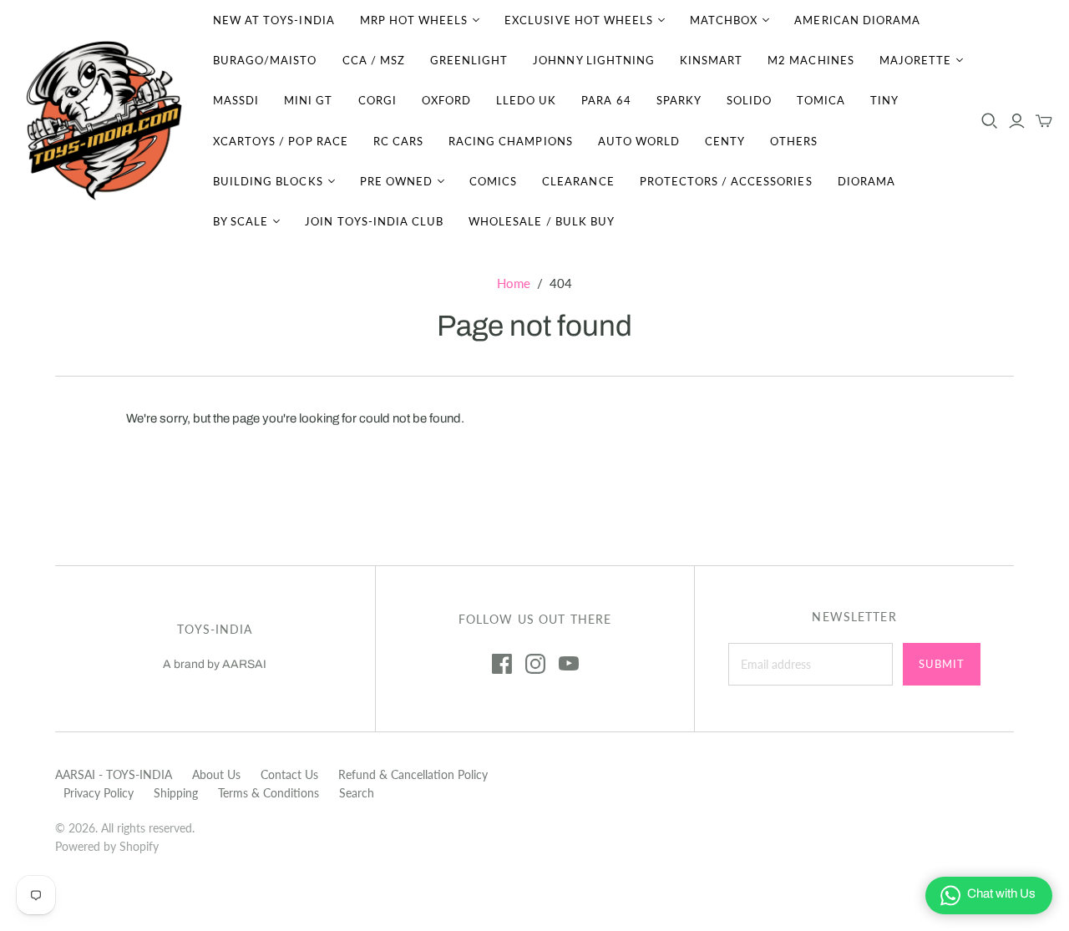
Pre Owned (396, 181)
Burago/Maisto (265, 60)
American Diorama (857, 20)
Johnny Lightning (594, 60)
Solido (749, 100)
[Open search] (989, 121)
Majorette (915, 60)
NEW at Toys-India (274, 20)
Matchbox (723, 20)
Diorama (866, 181)
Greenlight (469, 60)
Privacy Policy (98, 793)
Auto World (639, 141)
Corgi (377, 100)
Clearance (578, 181)
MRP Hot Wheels (414, 20)
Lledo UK (526, 100)
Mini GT (308, 100)
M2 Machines (811, 60)
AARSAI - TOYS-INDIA (113, 774)
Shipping (176, 793)
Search (356, 793)
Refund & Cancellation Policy (413, 774)
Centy (725, 141)
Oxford (446, 100)
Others (794, 141)
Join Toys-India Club (374, 221)
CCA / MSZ (373, 60)
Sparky (679, 100)
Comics (493, 181)
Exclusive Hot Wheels (578, 20)
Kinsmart (711, 60)
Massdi (236, 100)
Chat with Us (1001, 893)
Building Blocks (268, 181)
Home (513, 283)
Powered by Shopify (107, 846)
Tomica (821, 100)
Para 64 (606, 100)
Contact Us (289, 774)
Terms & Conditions (268, 793)
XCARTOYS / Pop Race (280, 141)
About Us (216, 774)
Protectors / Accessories (726, 181)
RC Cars (398, 141)
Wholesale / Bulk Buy (542, 221)
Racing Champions (510, 141)
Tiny (884, 100)
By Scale (240, 221)
